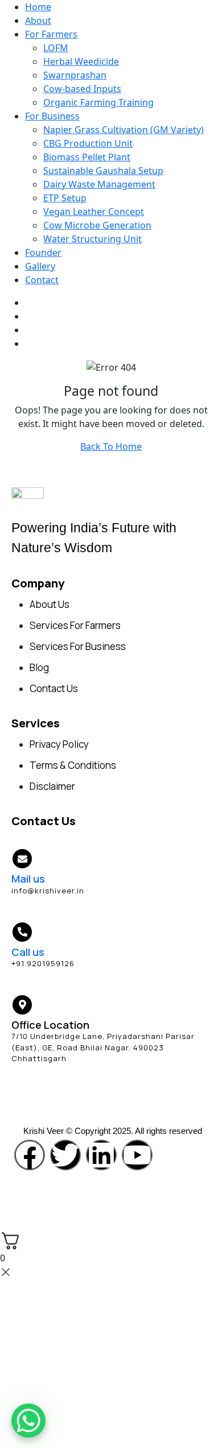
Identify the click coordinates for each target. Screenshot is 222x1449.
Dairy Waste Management (99, 184)
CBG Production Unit (88, 143)
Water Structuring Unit (92, 239)
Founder (43, 252)
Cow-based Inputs (82, 88)
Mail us (28, 878)
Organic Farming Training (98, 102)
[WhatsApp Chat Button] (28, 1421)
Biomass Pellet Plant (86, 157)
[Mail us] (22, 859)
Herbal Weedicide (81, 61)
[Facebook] (29, 1155)
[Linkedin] (101, 1155)
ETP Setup (65, 198)
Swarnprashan (74, 75)
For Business (52, 116)
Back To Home (111, 446)
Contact (42, 280)
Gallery (40, 266)
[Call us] (22, 932)
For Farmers (51, 34)
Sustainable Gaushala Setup (103, 170)
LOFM (55, 48)
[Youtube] (137, 1155)
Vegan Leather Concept (93, 211)
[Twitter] (65, 1155)
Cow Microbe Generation (97, 225)
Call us (27, 952)
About (38, 20)
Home (38, 7)
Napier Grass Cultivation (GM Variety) (123, 129)
